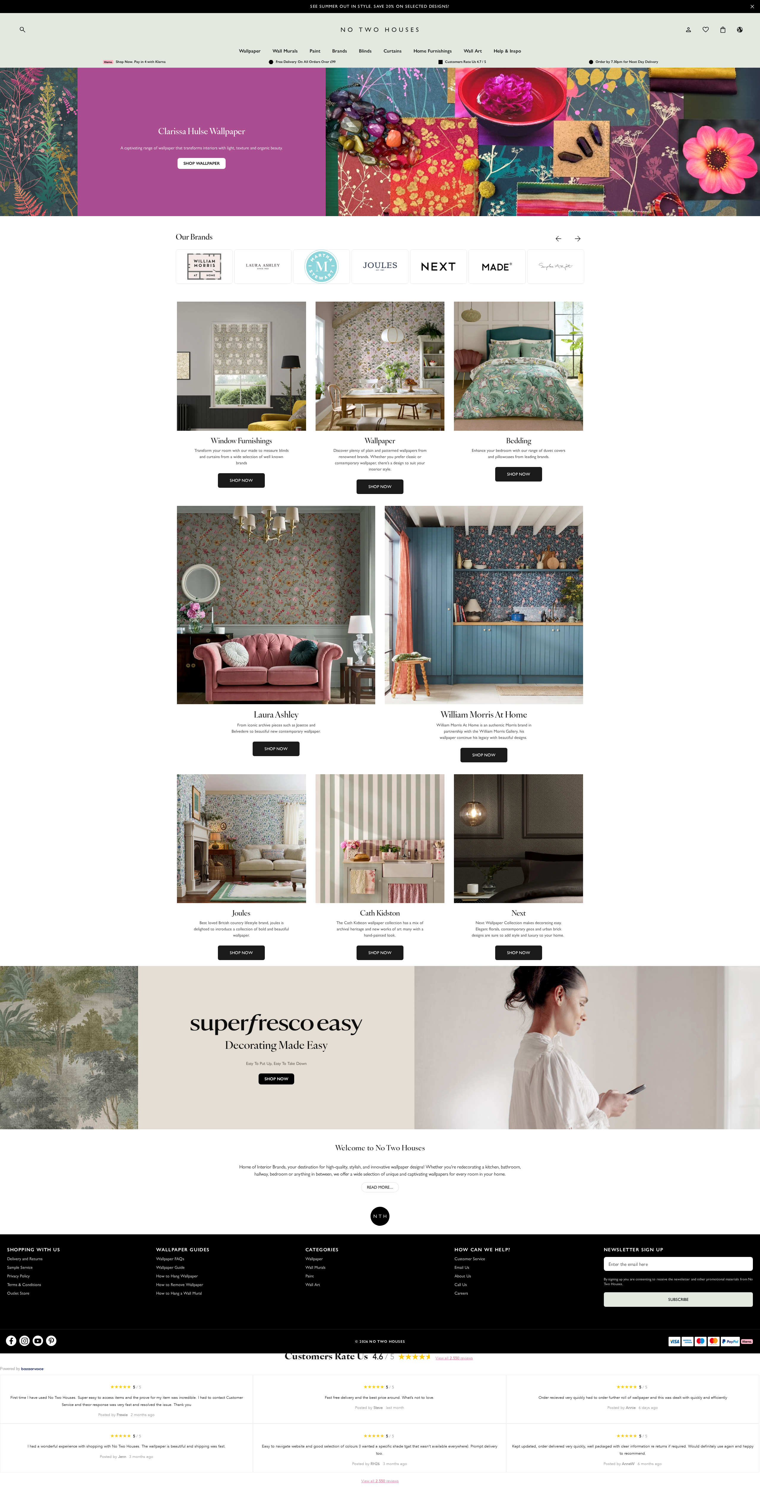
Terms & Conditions (24, 1284)
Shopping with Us (33, 1249)
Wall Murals (285, 51)
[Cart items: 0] (723, 30)
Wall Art (473, 51)
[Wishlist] (706, 30)
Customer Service (470, 1258)
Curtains (393, 51)
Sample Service (20, 1267)
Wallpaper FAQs (170, 1258)
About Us (463, 1276)
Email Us (462, 1267)
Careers (461, 1293)
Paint (315, 51)
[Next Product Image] (577, 238)
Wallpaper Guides (183, 1249)
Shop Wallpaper (201, 163)
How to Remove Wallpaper (179, 1284)
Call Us (461, 1284)
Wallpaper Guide (170, 1267)
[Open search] (22, 30)
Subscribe (678, 1299)
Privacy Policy (18, 1276)
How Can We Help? (483, 1249)
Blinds (365, 51)
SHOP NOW (276, 1078)
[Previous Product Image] (558, 238)
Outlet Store (18, 1293)
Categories (322, 1249)
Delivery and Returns (24, 1258)
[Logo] (380, 29)
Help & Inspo (507, 51)
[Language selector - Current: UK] (739, 29)
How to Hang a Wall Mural (179, 1293)
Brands (339, 51)
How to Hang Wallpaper (177, 1276)
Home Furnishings (433, 51)
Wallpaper (250, 51)
